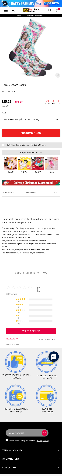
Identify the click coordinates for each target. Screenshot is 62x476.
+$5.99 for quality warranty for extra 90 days (26, 145)
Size (4, 112)
